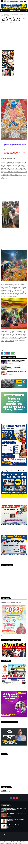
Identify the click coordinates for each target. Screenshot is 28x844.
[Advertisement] (14, 39)
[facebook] (11, 798)
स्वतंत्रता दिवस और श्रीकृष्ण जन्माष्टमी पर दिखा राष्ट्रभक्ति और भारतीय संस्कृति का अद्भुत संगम (16, 809)
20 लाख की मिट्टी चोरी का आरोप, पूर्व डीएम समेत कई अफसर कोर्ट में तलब (16, 814)
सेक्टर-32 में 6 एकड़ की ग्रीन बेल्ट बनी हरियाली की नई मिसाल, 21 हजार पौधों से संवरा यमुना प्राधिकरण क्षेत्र (16, 366)
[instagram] (14, 798)
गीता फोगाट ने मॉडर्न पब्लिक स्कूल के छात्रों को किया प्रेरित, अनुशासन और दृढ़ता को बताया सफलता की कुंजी (16, 361)
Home (2, 14)
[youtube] (17, 798)
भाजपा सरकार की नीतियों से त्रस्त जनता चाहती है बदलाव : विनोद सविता (16, 372)
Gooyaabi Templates (23, 839)
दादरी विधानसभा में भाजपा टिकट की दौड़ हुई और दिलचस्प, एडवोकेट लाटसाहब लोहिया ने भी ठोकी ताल (16, 825)
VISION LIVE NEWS (14, 10)
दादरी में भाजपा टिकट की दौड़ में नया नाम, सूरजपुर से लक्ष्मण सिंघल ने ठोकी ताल (16, 820)
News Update (6, 14)
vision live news (12, 834)
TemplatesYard (11, 839)
